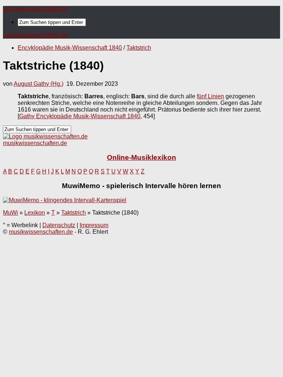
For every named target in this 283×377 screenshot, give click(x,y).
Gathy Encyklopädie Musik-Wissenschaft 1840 (79, 116)
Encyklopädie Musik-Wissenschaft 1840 (70, 48)
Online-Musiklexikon (141, 157)
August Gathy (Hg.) (38, 84)
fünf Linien (210, 96)
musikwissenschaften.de (35, 9)
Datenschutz (58, 225)
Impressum (94, 225)
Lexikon (34, 212)
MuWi (10, 212)
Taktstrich (138, 48)
